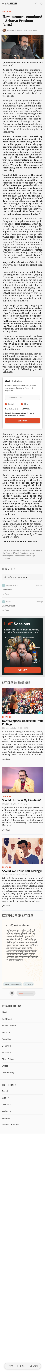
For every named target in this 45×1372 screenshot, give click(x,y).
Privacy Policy (20, 415)
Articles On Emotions (16, 682)
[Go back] (3, 3)
